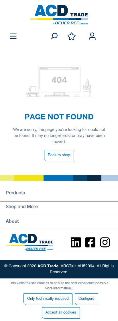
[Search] (53, 36)
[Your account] (92, 36)
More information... (59, 288)
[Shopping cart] (108, 30)
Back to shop (59, 155)
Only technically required (48, 299)
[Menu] (13, 36)
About (12, 221)
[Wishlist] (71, 36)
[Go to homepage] (59, 15)
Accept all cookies (61, 313)
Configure (86, 299)
